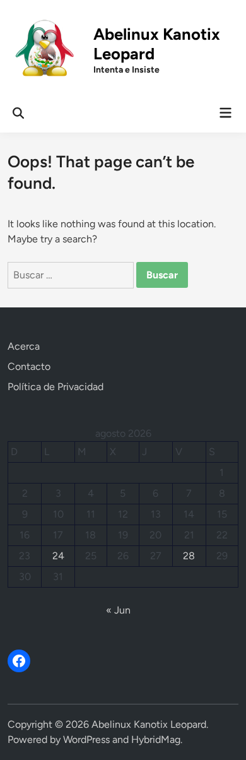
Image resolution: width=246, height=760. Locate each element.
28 (189, 556)
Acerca (24, 346)
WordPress (86, 739)
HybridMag (155, 739)
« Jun (118, 610)
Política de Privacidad (55, 387)
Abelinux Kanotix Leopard (148, 724)
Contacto (29, 366)
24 (58, 556)
